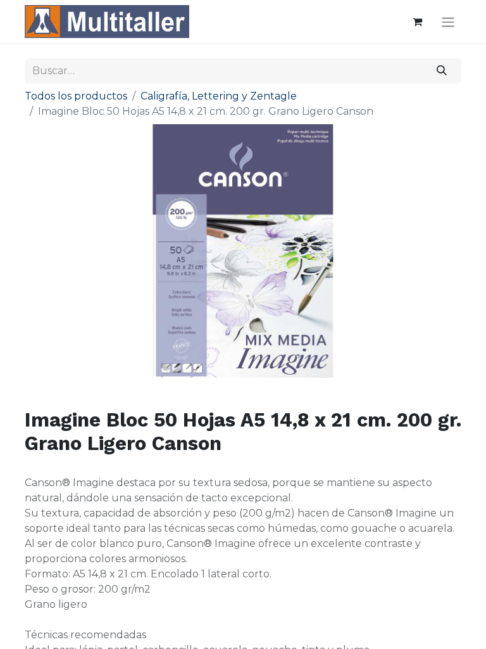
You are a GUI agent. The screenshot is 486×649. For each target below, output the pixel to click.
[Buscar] (442, 71)
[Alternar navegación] (448, 21)
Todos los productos (76, 96)
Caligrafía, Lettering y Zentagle (218, 96)
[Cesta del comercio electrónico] (417, 21)
